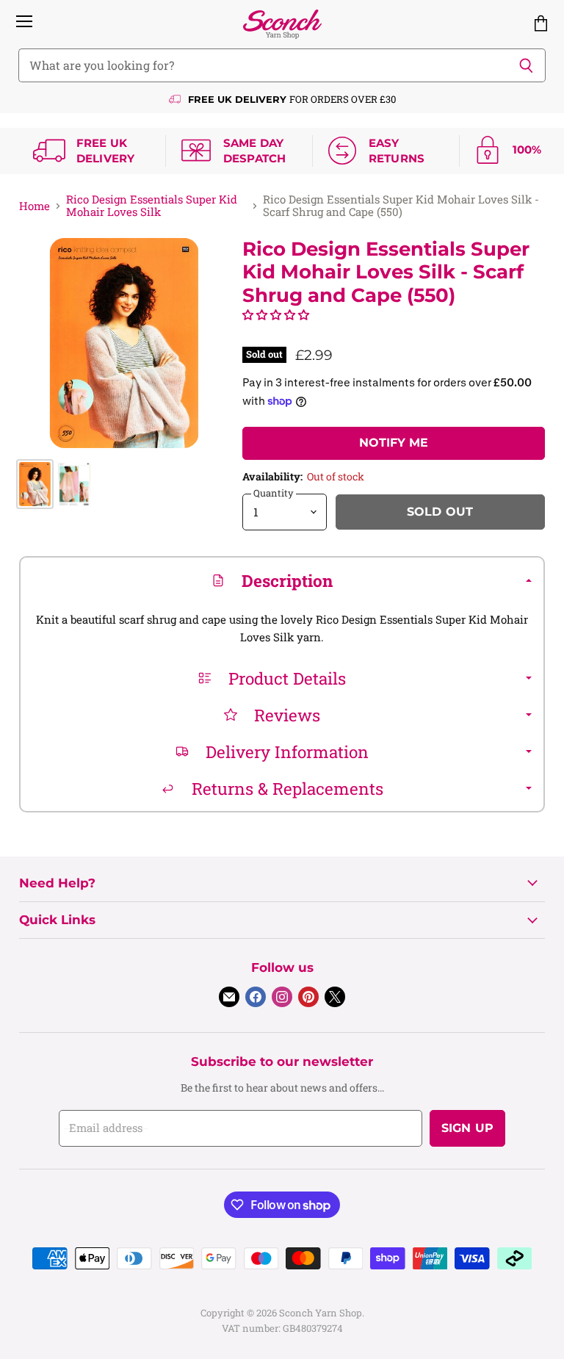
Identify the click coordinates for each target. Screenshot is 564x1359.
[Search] (526, 65)
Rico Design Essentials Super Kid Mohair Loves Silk (151, 206)
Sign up (467, 1128)
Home (34, 206)
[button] (275, 314)
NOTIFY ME (393, 443)
